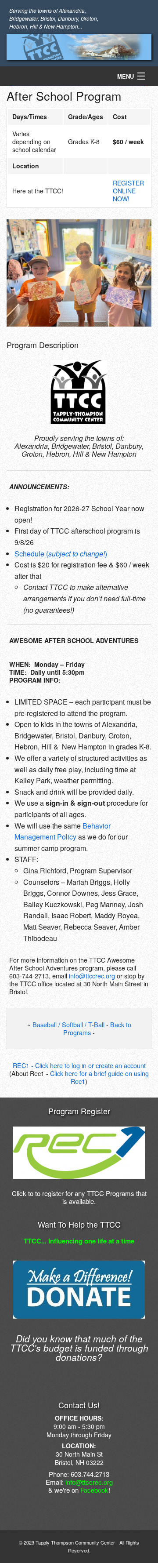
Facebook (94, 1489)
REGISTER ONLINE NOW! (128, 190)
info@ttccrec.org (92, 975)
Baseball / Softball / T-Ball (68, 1024)
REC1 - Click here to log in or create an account (79, 1065)
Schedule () (60, 554)
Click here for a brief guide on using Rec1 (99, 1077)
